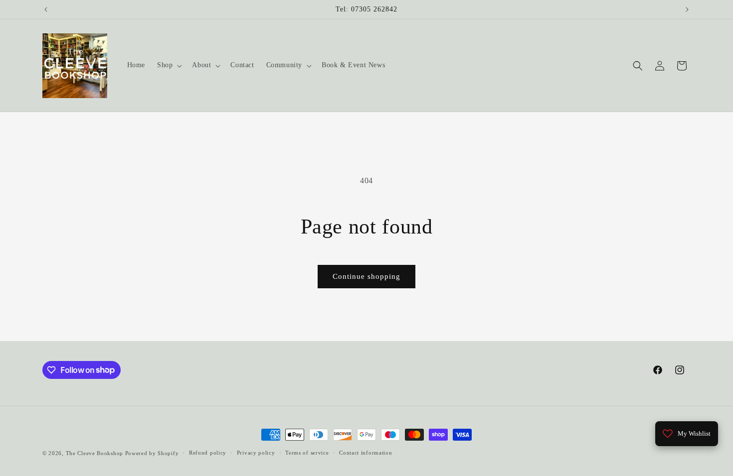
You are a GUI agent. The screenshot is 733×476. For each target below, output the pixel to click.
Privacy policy (256, 453)
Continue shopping (366, 276)
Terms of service (307, 453)
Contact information (365, 453)
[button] (168, 65)
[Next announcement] (687, 9)
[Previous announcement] (46, 9)
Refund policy (207, 453)
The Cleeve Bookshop (94, 453)
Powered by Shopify (152, 453)
